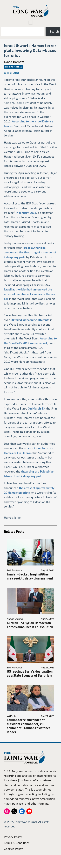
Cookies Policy (13, 849)
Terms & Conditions (16, 843)
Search (54, 31)
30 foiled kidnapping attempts (30, 320)
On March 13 (36, 408)
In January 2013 (26, 213)
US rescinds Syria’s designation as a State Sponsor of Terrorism (30, 673)
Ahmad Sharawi (15, 618)
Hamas (8, 517)
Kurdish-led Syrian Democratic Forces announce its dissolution (30, 625)
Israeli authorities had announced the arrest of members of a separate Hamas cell (29, 294)
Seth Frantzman (14, 570)
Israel (17, 517)
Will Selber (12, 716)
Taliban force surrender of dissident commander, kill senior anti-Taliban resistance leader (29, 726)
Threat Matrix (13, 66)
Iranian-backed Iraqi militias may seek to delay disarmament (30, 576)
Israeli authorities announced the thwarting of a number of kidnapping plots (30, 252)
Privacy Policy (13, 837)
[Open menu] (31, 22)
